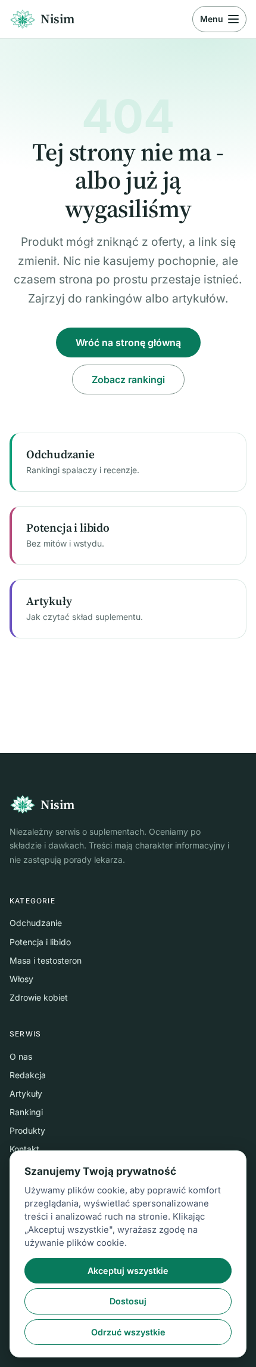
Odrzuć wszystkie (128, 1332)
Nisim (57, 18)
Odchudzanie (36, 923)
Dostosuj (128, 1301)
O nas (21, 1056)
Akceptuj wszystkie (128, 1271)
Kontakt (24, 1149)
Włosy (21, 979)
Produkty (27, 1130)
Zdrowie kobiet (39, 997)
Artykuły (26, 1093)
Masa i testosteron (46, 960)
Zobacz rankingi (128, 379)
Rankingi (26, 1112)
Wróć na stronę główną (128, 342)
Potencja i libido (40, 942)
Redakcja (28, 1075)
